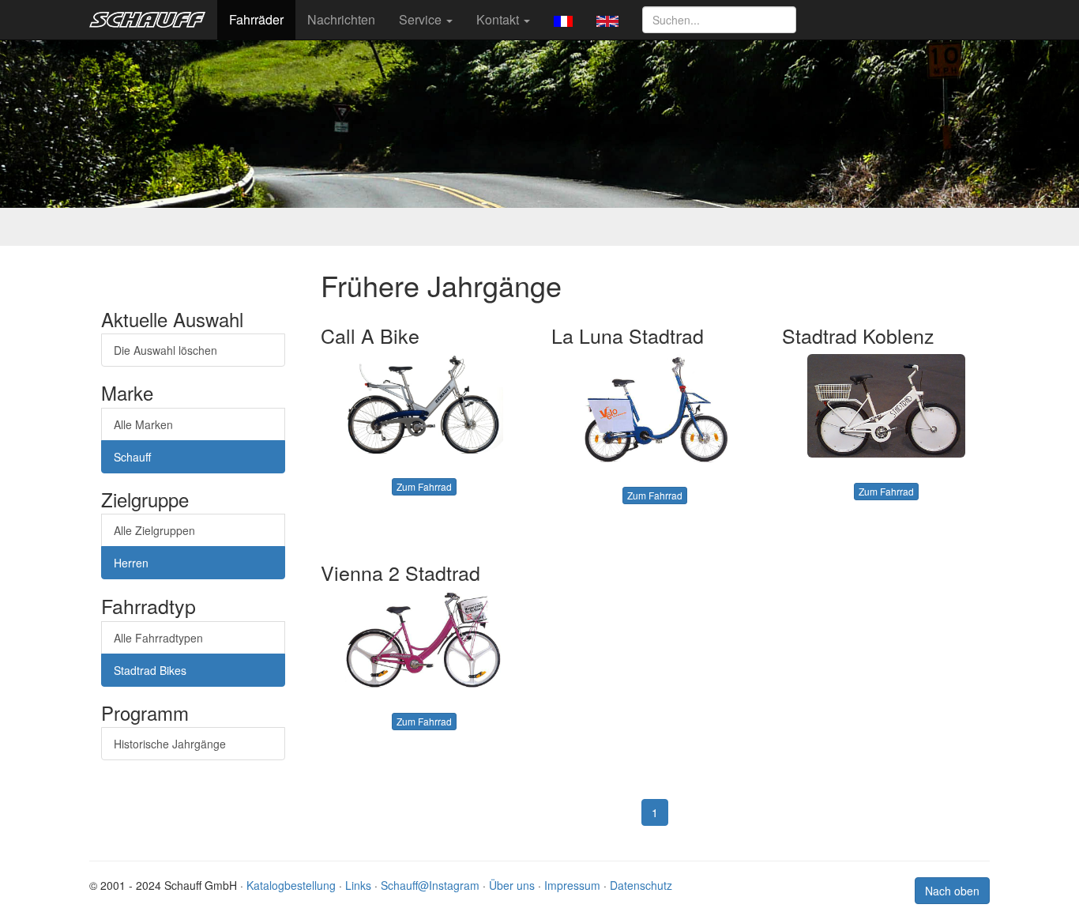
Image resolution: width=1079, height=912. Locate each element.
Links (358, 885)
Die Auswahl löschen (165, 350)
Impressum (572, 885)
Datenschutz (641, 885)
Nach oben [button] (952, 891)
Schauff (132, 457)
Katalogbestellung (291, 885)
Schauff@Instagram (430, 885)
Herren (131, 563)
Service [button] (422, 19)
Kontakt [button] (499, 19)
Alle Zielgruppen (154, 530)
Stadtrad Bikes (150, 670)
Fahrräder (256, 19)
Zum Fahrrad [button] (424, 486)
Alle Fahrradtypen (158, 638)
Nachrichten (341, 19)
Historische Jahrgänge (170, 744)
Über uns (512, 885)
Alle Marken (143, 424)
